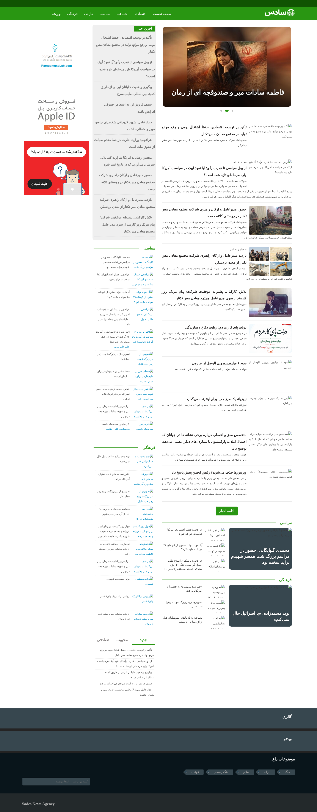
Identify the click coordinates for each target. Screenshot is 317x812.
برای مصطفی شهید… (118, 578)
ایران (267, 772)
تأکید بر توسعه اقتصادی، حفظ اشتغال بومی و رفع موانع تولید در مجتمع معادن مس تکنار (125, 44)
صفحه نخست (162, 14)
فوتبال (195, 772)
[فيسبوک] (25, 3)
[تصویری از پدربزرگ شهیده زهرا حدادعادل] (215, 606)
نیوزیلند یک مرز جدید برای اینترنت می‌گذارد (216, 399)
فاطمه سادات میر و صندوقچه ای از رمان (227, 92)
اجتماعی (123, 14)
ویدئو (288, 739)
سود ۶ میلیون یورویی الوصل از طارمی (219, 363)
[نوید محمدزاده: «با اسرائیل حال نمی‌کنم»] (260, 606)
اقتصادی (140, 14)
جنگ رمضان (221, 772)
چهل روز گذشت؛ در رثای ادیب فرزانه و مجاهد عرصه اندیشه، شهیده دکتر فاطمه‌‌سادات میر (114, 531)
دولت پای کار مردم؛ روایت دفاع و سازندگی (215, 327)
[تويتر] (30, 768)
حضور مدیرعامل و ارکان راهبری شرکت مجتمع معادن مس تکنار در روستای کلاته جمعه (127, 182)
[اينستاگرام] (31, 3)
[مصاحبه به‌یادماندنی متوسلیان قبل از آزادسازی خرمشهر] (215, 622)
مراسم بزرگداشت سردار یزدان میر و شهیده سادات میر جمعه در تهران (113, 411)
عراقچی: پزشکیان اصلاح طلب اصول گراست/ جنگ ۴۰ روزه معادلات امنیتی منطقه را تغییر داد (183, 564)
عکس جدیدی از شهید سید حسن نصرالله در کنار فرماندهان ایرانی (113, 393)
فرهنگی (72, 14)
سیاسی (105, 14)
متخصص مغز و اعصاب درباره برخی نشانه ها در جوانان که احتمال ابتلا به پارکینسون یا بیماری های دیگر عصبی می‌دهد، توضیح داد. (204, 441)
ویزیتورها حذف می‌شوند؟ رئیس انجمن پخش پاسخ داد (209, 472)
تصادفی (103, 640)
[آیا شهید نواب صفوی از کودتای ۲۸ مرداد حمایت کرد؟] (215, 549)
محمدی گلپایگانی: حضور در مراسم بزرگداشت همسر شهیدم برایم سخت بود (260, 556)
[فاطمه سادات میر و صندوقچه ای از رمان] (227, 67)
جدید (143, 640)
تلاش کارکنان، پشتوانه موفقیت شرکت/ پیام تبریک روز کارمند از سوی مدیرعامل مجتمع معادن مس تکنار (127, 224)
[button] (221, 111)
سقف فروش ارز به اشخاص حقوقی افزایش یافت (126, 683)
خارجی (88, 14)
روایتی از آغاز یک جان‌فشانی (115, 596)
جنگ (287, 772)
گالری (287, 716)
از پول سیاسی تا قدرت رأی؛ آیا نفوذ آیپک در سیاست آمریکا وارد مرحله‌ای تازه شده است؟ (126, 69)
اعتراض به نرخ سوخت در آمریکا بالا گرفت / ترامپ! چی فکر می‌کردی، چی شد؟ (113, 336)
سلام (246, 772)
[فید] (43, 3)
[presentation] (166, 59)
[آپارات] (37, 3)
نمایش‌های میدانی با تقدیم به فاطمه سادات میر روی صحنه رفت (114, 548)
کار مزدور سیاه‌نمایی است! (115, 423)
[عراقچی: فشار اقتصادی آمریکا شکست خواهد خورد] (215, 534)
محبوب (122, 640)
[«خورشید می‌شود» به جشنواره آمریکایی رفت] (215, 591)
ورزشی (55, 14)
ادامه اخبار (226, 511)
